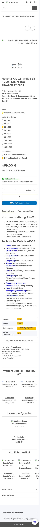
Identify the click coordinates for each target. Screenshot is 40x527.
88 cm (20, 319)
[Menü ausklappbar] (3, 1)
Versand (21, 170)
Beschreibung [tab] (8, 211)
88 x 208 (7, 127)
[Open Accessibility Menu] (35, 522)
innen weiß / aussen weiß (14, 113)
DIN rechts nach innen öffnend (26, 328)
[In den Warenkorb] (3, 23)
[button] (27, 2)
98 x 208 (7, 137)
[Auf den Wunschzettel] (32, 28)
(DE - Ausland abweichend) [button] (24, 181)
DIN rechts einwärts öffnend (15, 158)
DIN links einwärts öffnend (14, 155)
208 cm (20, 323)
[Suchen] (34, 8)
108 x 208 (8, 147)
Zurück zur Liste (8, 16)
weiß (19, 333)
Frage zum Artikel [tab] (25, 211)
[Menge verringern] (4, 190)
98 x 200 (7, 134)
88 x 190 (7, 120)
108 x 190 (8, 140)
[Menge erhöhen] (34, 190)
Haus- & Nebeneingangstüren (23, 96)
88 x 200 (7, 124)
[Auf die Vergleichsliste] (27, 28)
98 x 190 (7, 130)
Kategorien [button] (7, 489)
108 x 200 (8, 144)
